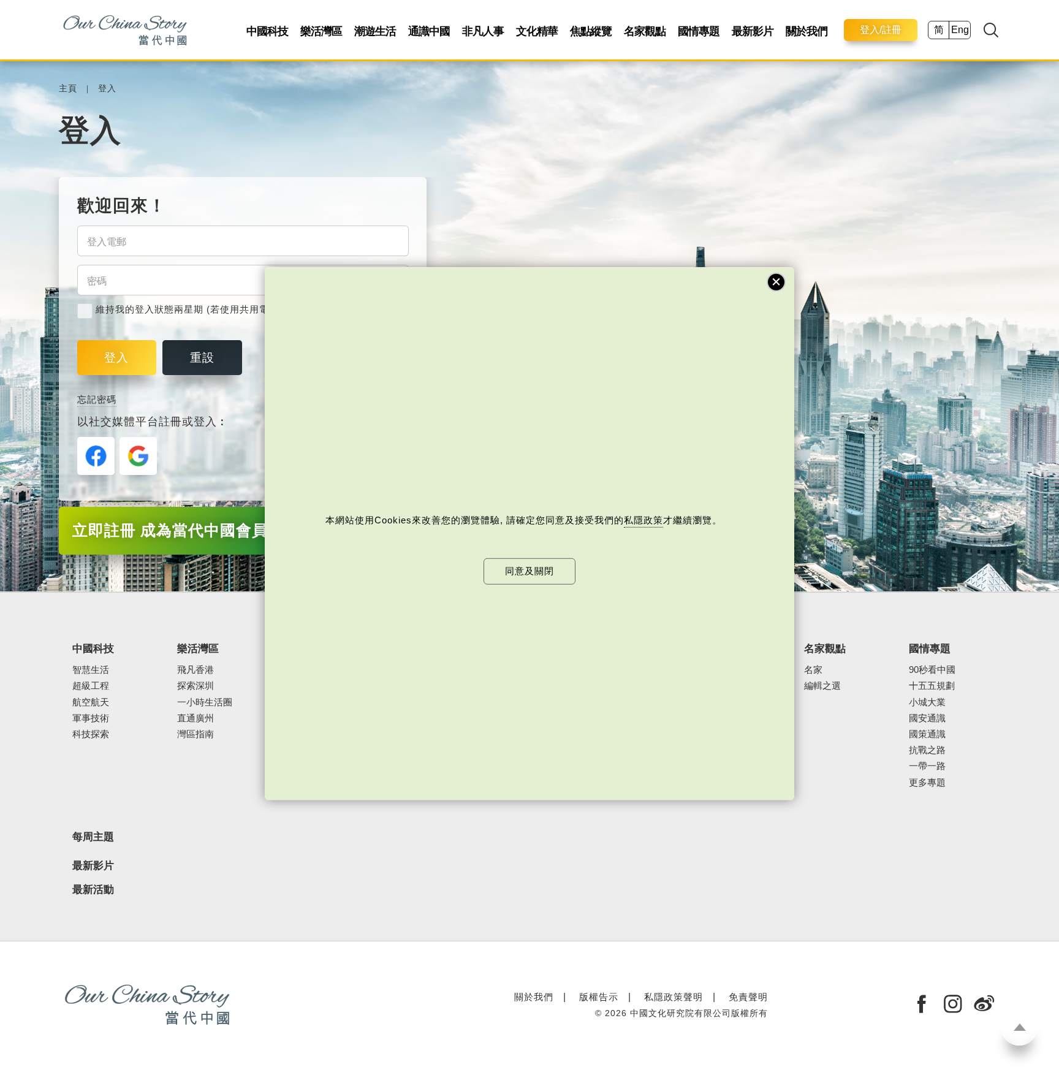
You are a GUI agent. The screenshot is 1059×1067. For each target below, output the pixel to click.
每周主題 (93, 836)
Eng (960, 30)
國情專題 (698, 31)
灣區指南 (195, 734)
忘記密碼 (96, 399)
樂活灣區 (321, 31)
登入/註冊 (880, 30)
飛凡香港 (195, 670)
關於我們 (806, 31)
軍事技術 (90, 718)
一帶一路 (927, 766)
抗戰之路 (927, 750)
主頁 (68, 88)
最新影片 (752, 31)
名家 (813, 670)
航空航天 (90, 702)
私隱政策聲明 (673, 997)
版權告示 (598, 997)
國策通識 (927, 734)
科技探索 (90, 734)
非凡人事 (483, 31)
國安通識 (927, 718)
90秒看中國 (932, 670)
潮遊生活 (375, 31)
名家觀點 (645, 31)
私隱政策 (643, 520)
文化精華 (537, 31)
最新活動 (93, 889)
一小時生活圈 (204, 702)
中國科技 (267, 31)
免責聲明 (748, 997)
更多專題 (927, 783)
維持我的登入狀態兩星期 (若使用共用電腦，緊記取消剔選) (223, 309)
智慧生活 (90, 670)
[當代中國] (125, 29)
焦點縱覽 (591, 31)
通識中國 (429, 31)
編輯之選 (822, 686)
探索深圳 (195, 686)
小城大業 (927, 702)
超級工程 (90, 686)
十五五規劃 (932, 686)
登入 (107, 88)
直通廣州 (195, 718)
